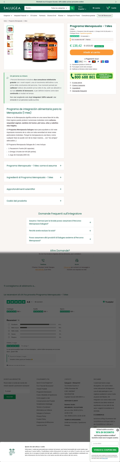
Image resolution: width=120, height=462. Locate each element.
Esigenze (7, 15)
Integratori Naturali (20, 15)
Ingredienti (76, 88)
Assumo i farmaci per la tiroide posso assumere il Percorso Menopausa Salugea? (55, 222)
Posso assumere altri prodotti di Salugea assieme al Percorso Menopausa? (56, 239)
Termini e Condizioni (43, 407)
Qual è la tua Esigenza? (44, 383)
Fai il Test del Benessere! (45, 386)
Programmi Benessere (44, 392)
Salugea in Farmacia (43, 413)
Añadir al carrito (91, 52)
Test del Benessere (104, 15)
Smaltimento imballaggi (44, 404)
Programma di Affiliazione (45, 422)
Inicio (5, 21)
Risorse (60, 15)
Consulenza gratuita (88, 15)
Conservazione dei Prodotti (46, 401)
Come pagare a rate (43, 398)
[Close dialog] (117, 430)
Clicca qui (67, 267)
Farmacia (42, 15)
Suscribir (10, 397)
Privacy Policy (41, 416)
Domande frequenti (79, 91)
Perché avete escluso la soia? (42, 230)
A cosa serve (77, 83)
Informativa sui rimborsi (44, 410)
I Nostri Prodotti (42, 389)
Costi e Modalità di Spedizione (47, 395)
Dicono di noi (51, 15)
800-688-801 (39, 269)
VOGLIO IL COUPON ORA (105, 450)
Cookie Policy (41, 419)
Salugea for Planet (73, 15)
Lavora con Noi (42, 425)
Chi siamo (33, 15)
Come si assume (78, 85)
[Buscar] (72, 8)
